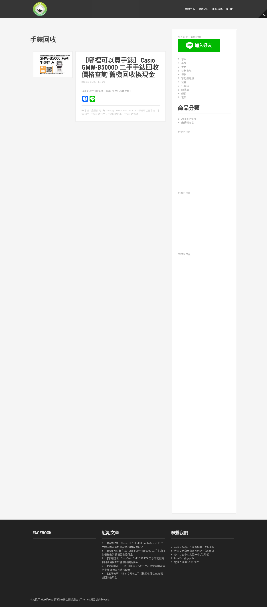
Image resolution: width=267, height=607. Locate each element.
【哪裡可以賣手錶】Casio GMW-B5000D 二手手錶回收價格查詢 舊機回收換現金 (120, 68)
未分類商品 (187, 122)
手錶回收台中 (98, 114)
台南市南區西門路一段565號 (198, 550)
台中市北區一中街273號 (195, 554)
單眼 (183, 59)
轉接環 (185, 89)
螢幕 (183, 82)
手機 (183, 63)
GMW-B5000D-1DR (126, 110)
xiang (103, 82)
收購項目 (204, 9)
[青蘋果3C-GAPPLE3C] (40, 8)
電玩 (183, 97)
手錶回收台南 (115, 114)
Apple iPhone (189, 118)
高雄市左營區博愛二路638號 (198, 547)
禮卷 (183, 74)
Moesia (105, 599)
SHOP (229, 9)
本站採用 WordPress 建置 (44, 599)
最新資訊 (96, 110)
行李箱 (185, 86)
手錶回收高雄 (131, 114)
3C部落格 (217, 9)
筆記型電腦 (187, 78)
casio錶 (110, 110)
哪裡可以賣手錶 (146, 110)
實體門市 (190, 9)
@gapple (189, 558)
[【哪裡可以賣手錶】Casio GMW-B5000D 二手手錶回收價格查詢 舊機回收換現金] (53, 64)
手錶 (86, 110)
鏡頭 (183, 93)
